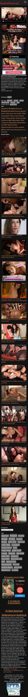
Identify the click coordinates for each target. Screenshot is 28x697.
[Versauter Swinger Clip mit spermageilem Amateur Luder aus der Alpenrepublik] (14, 143)
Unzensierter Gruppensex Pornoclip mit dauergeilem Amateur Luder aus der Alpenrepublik (13, 299)
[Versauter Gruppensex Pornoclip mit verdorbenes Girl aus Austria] (14, 310)
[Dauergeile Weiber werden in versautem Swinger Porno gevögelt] (14, 433)
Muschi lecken (13, 125)
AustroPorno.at (9, 3)
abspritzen (9, 100)
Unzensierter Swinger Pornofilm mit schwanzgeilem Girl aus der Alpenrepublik (11, 194)
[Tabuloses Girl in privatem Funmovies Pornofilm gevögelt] (14, 351)
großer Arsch (15, 118)
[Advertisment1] (14, 44)
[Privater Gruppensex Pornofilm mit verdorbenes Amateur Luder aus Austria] (14, 330)
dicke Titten (5, 113)
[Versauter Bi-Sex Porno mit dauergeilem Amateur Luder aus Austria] (14, 474)
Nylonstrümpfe (6, 127)
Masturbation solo (16, 559)
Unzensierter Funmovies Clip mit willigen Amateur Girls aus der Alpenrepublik (13, 422)
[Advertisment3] (14, 271)
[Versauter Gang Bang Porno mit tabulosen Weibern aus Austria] (14, 226)
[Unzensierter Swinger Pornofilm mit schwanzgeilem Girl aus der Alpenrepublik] (14, 185)
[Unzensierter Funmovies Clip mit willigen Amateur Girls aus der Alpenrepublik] (14, 412)
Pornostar (15, 127)
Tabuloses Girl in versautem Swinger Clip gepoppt (13, 503)
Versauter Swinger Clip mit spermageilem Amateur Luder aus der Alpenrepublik (13, 153)
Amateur (16, 100)
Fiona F (9, 97)
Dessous (17, 111)
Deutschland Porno (17, 670)
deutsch (21, 100)
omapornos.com (8, 670)
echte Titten (21, 113)
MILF (18, 102)
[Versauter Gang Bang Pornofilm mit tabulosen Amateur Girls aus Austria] (14, 246)
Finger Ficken (5, 118)
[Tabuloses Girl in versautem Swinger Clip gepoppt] (14, 494)
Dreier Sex (13, 113)
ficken (22, 116)
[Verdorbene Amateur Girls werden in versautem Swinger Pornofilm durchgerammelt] (14, 453)
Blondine (19, 108)
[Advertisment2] (14, 64)
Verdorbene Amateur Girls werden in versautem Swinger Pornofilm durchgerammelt (13, 463)
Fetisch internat (5, 102)
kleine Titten (20, 120)
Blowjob (4, 111)
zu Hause (15, 570)
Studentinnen (19, 129)
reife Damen (10, 129)
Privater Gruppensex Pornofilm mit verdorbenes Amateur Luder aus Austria (13, 340)
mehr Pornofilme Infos (6, 91)
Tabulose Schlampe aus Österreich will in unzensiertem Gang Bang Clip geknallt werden (12, 215)
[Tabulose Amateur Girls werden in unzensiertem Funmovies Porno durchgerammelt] (14, 392)
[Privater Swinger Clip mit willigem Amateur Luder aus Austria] (14, 371)
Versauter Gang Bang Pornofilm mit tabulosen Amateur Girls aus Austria (12, 256)
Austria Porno (13, 104)
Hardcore (13, 102)
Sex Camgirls (13, 669)
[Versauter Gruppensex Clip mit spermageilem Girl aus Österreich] (14, 164)
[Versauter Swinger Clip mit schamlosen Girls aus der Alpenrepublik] (14, 513)
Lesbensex (5, 122)
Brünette (10, 111)
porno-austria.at (7, 672)
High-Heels (12, 120)
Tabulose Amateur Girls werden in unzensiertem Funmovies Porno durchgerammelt (13, 402)
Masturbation (13, 123)
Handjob (23, 118)
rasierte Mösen (7, 567)
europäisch (5, 116)
